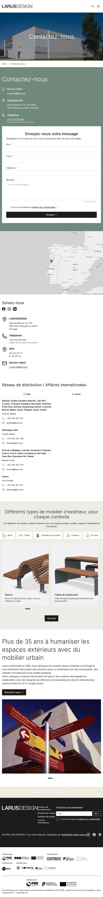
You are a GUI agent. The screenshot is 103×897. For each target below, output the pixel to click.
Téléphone (12, 168)
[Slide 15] (64, 608)
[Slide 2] (32, 608)
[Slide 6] (42, 608)
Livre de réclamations (43, 821)
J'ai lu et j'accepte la (34, 207)
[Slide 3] (34, 608)
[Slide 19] (74, 608)
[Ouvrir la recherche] (92, 6)
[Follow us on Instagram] (88, 834)
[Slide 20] (77, 608)
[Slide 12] (57, 608)
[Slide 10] (52, 608)
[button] (51, 618)
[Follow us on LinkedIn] (100, 835)
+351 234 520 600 (15, 119)
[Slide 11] (54, 608)
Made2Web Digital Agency (74, 834)
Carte (78, 394)
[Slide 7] (44, 608)
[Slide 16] (67, 608)
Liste (28, 394)
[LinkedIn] (15, 309)
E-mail (10, 156)
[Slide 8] (47, 608)
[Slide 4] (37, 608)
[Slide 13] (59, 608)
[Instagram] (9, 309)
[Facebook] (4, 309)
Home (4, 64)
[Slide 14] (62, 608)
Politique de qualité (46, 817)
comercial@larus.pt (16, 93)
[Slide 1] (27, 608)
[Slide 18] (72, 608)
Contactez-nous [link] (18, 64)
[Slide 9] (49, 608)
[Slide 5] (39, 608)
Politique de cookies (47, 813)
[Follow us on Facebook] (94, 834)
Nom (9, 144)
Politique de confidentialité (44, 808)
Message (11, 180)
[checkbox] (7, 207)
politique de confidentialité (43, 207)
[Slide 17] (69, 608)
